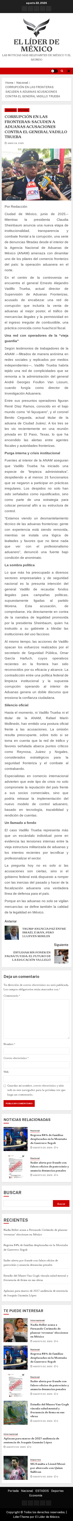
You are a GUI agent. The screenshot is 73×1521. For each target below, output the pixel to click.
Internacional (37, 1320)
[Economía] (48, 8)
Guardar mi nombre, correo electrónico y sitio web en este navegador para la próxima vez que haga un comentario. (36, 1090)
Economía (35, 1495)
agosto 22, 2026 (42, 1147)
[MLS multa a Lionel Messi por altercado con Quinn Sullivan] (16, 1468)
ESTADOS (42, 1491)
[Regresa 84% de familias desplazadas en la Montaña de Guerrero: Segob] (16, 1139)
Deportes (35, 1459)
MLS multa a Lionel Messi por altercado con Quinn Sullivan (47, 1468)
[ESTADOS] (36, 8)
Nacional (10, 110)
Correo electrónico (16, 1058)
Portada (23, 110)
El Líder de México (36, 46)
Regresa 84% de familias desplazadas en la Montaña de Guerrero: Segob (48, 1139)
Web (6, 1072)
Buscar (12, 1192)
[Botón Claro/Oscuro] (54, 71)
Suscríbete (68, 71)
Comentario (12, 996)
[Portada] (24, 8)
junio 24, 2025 (15, 143)
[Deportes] (42, 8)
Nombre (9, 1044)
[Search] (62, 71)
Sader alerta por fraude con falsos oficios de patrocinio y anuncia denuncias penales (49, 1166)
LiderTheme (21, 1517)
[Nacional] (30, 8)
